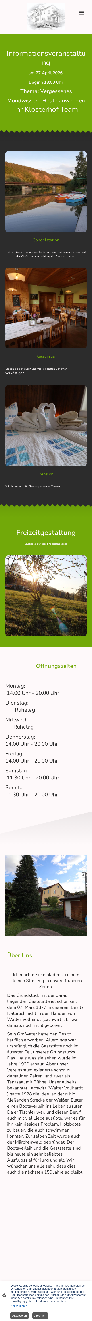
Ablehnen (40, 1315)
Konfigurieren (19, 1306)
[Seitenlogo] (46, 16)
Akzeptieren (19, 1315)
